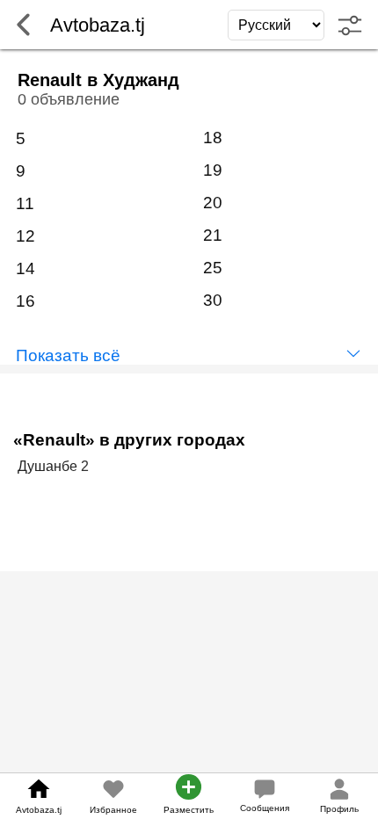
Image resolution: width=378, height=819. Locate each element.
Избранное (113, 810)
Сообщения (264, 808)
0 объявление (69, 99)
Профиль (339, 809)
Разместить (189, 810)
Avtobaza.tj (39, 810)
